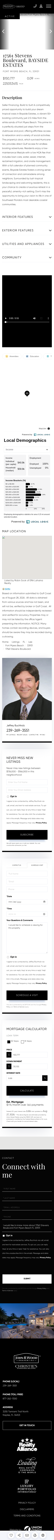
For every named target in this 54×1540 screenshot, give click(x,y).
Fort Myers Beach (14, 645)
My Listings (10, 735)
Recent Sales (22, 735)
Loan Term (12, 1036)
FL (24, 642)
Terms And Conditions (27, 1515)
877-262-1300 (10, 1398)
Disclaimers (27, 1509)
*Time (9, 908)
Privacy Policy (41, 823)
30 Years (15, 1041)
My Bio (42, 735)
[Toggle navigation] (48, 6)
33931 (30, 645)
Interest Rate (13, 1073)
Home (5, 642)
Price (9, 1050)
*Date (9, 896)
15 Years (28, 1041)
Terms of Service (19, 1007)
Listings (16, 642)
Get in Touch (27, 1425)
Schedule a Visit (37, 865)
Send (27, 1279)
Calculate (27, 1090)
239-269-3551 (35, 6)
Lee (30, 642)
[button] (4, 32)
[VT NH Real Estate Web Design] (33, 1530)
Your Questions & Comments (19, 920)
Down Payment (14, 1061)
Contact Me (33, 735)
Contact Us (16, 865)
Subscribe (27, 834)
